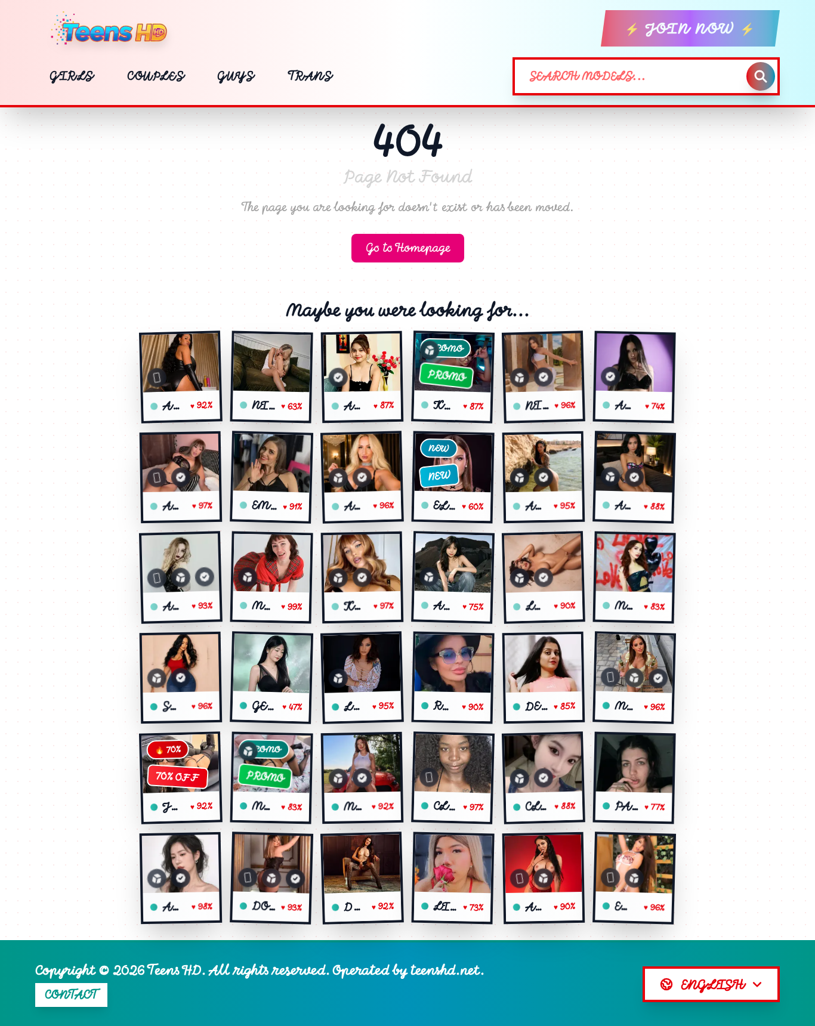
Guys (235, 76)
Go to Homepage (408, 248)
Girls (72, 76)
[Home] (113, 29)
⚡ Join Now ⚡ (690, 28)
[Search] (760, 76)
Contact (71, 995)
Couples (155, 76)
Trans (310, 76)
